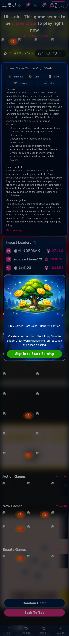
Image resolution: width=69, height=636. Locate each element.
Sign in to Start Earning (34, 353)
